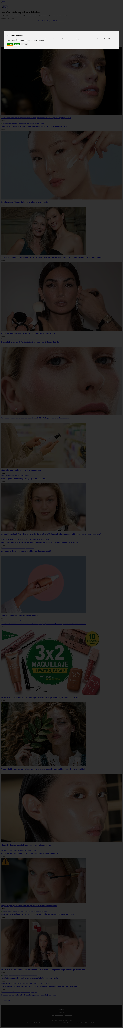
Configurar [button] (24, 44)
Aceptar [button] (10, 44)
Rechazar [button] (17, 44)
